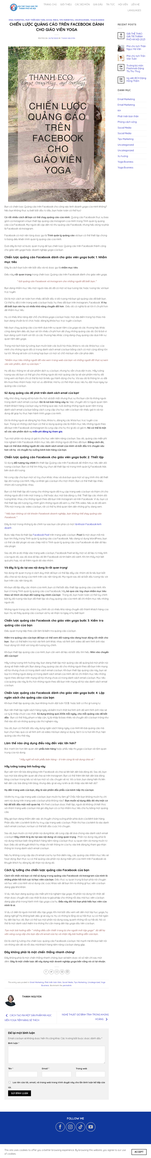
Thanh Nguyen (68, 38)
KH (119, 110)
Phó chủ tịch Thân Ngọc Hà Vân (136, 47)
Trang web (81, 1068)
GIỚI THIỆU (66, 4)
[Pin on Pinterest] (62, 971)
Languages (134, 10)
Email (45, 1068)
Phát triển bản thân (35, 20)
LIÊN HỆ (135, 4)
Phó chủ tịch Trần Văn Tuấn (136, 57)
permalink (67, 985)
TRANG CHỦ (50, 4)
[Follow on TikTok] (80, 1127)
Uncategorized (82, 20)
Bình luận (13, 1043)
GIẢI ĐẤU (98, 4)
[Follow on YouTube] (90, 1127)
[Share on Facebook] (46, 971)
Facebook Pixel (41, 534)
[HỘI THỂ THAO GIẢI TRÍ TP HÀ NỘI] (24, 7)
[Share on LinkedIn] (67, 971)
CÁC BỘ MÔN (82, 4)
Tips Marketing (66, 20)
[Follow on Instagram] (70, 1127)
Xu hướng (123, 156)
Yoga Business (97, 20)
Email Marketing (16, 20)
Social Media (52, 20)
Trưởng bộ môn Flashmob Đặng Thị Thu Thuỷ (135, 68)
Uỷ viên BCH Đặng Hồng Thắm (136, 79)
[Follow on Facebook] (60, 1127)
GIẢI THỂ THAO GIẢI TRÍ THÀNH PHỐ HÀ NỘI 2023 (136, 36)
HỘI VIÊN (123, 4)
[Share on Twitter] (51, 971)
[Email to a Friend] (56, 971)
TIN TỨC (110, 4)
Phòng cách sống (127, 121)
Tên (10, 1068)
